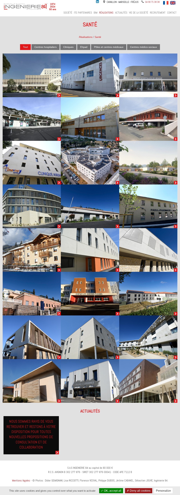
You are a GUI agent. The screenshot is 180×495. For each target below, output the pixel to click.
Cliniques (68, 47)
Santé (98, 37)
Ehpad (83, 47)
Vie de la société (138, 12)
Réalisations (106, 12)
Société (67, 12)
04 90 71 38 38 (152, 2)
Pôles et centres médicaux (108, 47)
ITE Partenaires (83, 12)
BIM (95, 12)
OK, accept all (112, 490)
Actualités (121, 12)
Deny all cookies (139, 490)
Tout (25, 47)
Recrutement (157, 12)
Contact (171, 12)
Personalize (163, 490)
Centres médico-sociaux (143, 47)
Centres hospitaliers (45, 47)
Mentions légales (21, 480)
